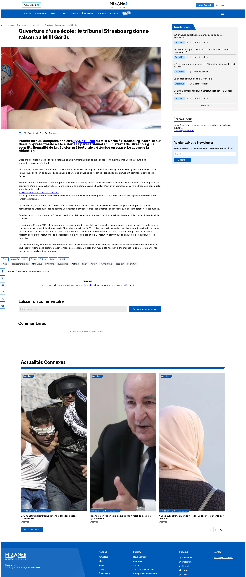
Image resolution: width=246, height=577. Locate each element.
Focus (33, 259)
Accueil (27, 13)
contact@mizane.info (184, 130)
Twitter (185, 574)
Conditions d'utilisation (143, 569)
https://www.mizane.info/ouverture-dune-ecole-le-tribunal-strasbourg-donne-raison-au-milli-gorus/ (88, 285)
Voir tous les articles (31, 529)
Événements (87, 13)
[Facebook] (2, 271)
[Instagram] (2, 278)
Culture (74, 13)
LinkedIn (186, 566)
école (12, 25)
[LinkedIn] (2, 285)
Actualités (41, 13)
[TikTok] (2, 292)
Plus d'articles (7, 271)
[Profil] (222, 5)
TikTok (185, 570)
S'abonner (182, 160)
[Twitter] (2, 299)
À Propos (101, 13)
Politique (43, 259)
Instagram (187, 562)
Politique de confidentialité (145, 573)
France (52, 259)
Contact (114, 13)
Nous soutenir (35, 271)
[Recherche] (217, 5)
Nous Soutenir (205, 5)
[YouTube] (2, 306)
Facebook (187, 557)
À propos (137, 561)
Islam (54, 13)
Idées (64, 13)
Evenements (21, 271)
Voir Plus (204, 105)
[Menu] (222, 14)
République (64, 259)
